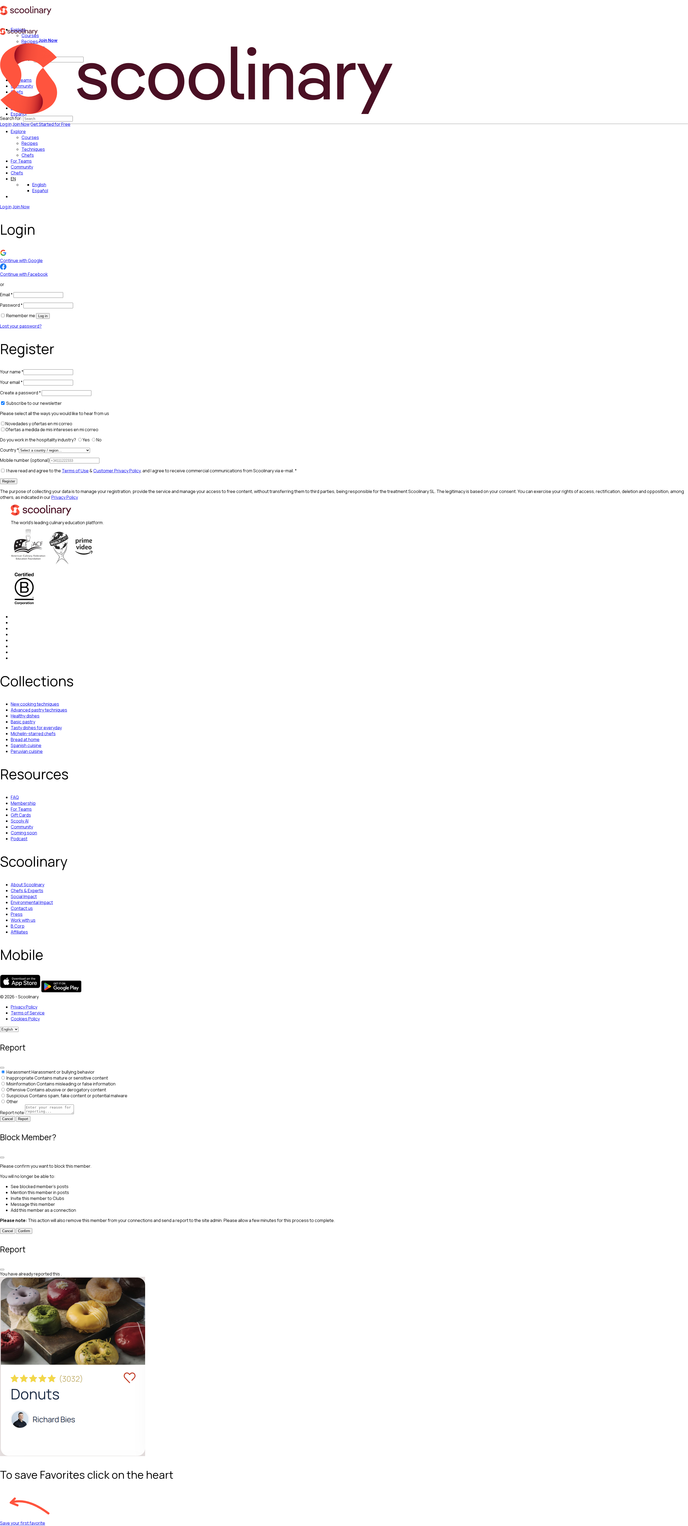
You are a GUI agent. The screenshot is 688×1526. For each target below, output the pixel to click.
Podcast (19, 839)
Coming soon (24, 833)
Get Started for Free (50, 124)
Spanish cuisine (26, 745)
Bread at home (25, 739)
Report (23, 1119)
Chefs (17, 173)
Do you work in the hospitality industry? (38, 440)
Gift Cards (21, 815)
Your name (11, 372)
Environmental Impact (32, 902)
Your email (11, 382)
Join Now (21, 124)
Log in (6, 124)
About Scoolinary (27, 885)
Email (6, 295)
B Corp (17, 926)
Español (40, 191)
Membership (23, 803)
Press (17, 914)
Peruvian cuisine (27, 751)
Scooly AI (19, 821)
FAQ (15, 797)
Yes (87, 440)
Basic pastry (23, 722)
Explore (18, 131)
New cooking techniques (35, 704)
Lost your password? (21, 326)
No (99, 440)
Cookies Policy (25, 1019)
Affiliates (19, 932)
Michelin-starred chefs (33, 734)
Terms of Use (75, 471)
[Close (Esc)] (2, 1067)
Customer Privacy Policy (117, 471)
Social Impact (24, 896)
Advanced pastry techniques (39, 710)
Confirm (24, 1231)
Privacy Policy (64, 497)
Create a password (20, 393)
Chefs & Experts (27, 891)
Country (9, 450)
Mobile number (25, 460)
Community (22, 167)
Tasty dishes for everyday (36, 728)
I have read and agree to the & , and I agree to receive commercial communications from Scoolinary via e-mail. (151, 471)
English (39, 185)
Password (11, 305)
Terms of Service (28, 1013)
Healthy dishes (25, 716)
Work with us (23, 920)
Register (8, 481)
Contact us (22, 908)
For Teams (21, 161)
